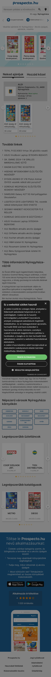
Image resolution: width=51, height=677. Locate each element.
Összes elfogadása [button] (26, 357)
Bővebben (20, 351)
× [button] (45, 303)
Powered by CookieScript (37, 374)
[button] (25, 370)
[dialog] (25, 338)
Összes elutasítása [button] (26, 364)
